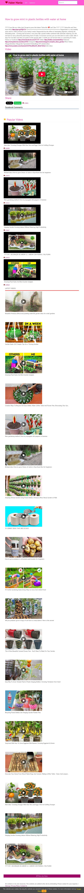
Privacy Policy (15, 886)
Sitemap (7, 886)
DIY (26, 3)
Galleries (32, 3)
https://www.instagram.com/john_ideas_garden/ (50, 42)
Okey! (44, 891)
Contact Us (24, 886)
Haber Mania (15, 2)
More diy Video (43, 876)
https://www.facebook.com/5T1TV (28, 40)
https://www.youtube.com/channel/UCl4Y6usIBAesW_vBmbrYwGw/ (25, 46)
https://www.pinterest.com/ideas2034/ (16, 42)
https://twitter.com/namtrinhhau (53, 40)
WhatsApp (18, 103)
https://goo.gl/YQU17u (19, 29)
